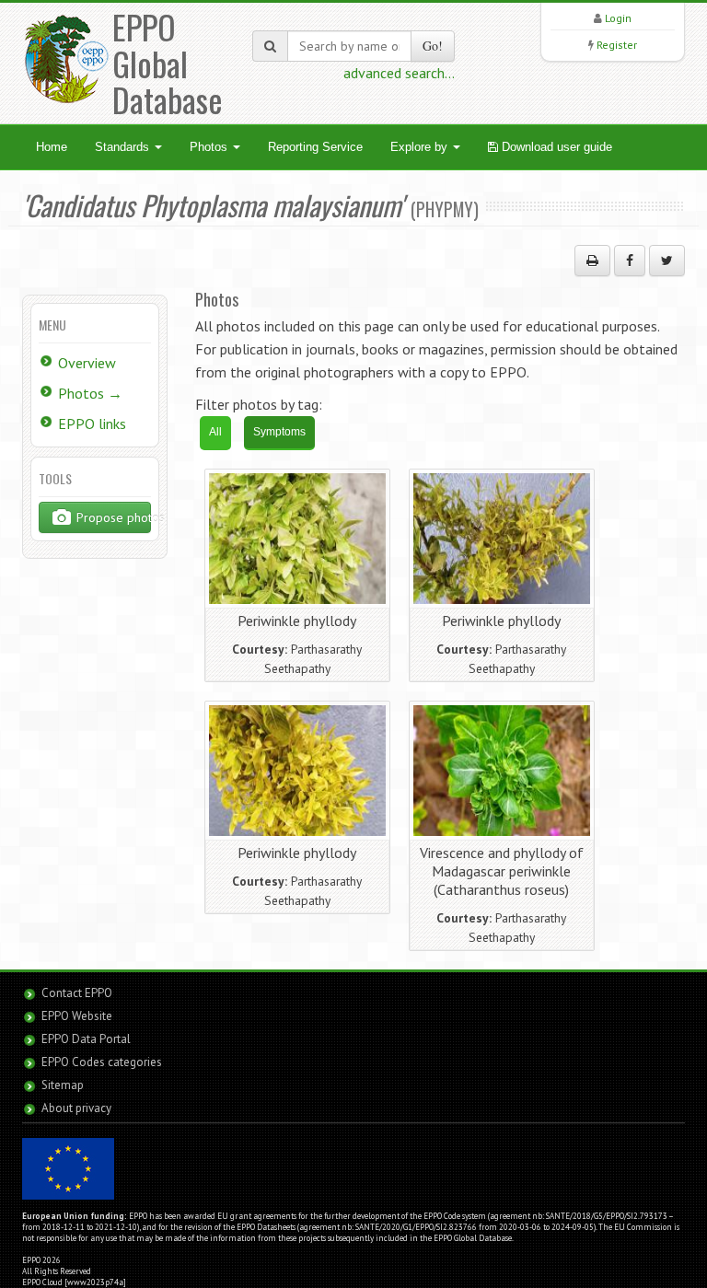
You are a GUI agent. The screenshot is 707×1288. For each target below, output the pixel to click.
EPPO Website (76, 1016)
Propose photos (112, 517)
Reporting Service (315, 147)
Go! (433, 45)
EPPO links (92, 423)
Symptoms (279, 431)
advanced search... (399, 73)
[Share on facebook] (629, 260)
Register (617, 45)
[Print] (592, 260)
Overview (87, 363)
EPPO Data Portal (86, 1039)
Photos (210, 147)
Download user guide (555, 147)
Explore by (420, 147)
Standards (124, 147)
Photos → (90, 393)
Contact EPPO (76, 993)
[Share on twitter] (667, 260)
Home (51, 147)
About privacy (76, 1108)
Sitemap (62, 1085)
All (215, 431)
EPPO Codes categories (101, 1062)
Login (618, 18)
